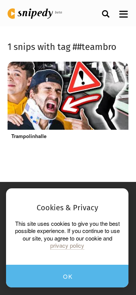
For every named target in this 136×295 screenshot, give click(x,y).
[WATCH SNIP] (117, 71)
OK (68, 276)
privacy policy (67, 245)
